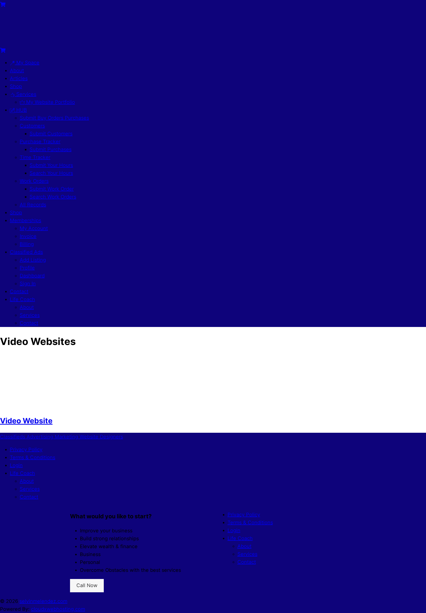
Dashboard (32, 276)
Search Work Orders (53, 197)
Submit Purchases (50, 149)
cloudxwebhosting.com (58, 609)
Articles (19, 78)
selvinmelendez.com (43, 601)
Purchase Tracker (40, 141)
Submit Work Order (52, 189)
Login (16, 465)
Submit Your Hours (51, 165)
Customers (32, 126)
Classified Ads (26, 252)
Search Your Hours (51, 173)
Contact (19, 291)
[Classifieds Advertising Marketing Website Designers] (24, 42)
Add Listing (33, 260)
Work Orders (34, 181)
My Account (34, 228)
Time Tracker (35, 157)
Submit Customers (51, 134)
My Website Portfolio (50, 102)
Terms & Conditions (32, 457)
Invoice (28, 236)
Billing (27, 244)
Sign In (28, 284)
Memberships (25, 220)
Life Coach (22, 299)
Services (25, 94)
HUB (21, 110)
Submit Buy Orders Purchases (54, 118)
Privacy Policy (26, 449)
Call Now (86, 585)
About (17, 70)
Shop (16, 86)
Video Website (26, 420)
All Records (33, 205)
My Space (27, 63)
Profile (27, 268)
